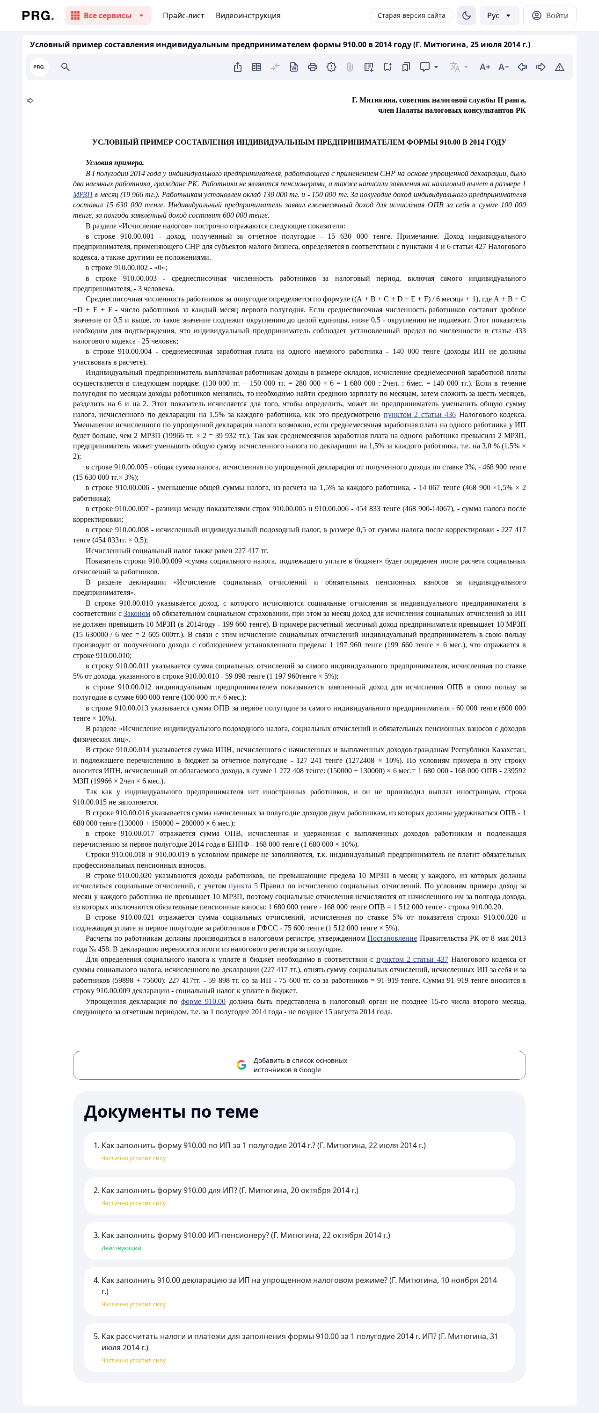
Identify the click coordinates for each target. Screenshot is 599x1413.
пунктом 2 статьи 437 (412, 959)
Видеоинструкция (248, 15)
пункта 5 (243, 886)
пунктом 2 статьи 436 (420, 414)
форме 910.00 (203, 1001)
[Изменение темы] (466, 15)
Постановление (392, 938)
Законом (137, 613)
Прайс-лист (184, 15)
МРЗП (83, 194)
